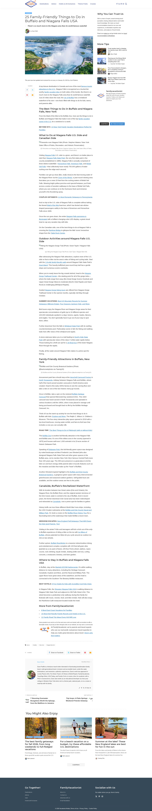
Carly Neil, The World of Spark (117, 64)
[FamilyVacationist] (31, 4)
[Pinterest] (121, 4)
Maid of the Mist (53, 205)
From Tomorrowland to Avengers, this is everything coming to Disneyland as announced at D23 (117, 69)
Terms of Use (74, 808)
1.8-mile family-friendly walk (55, 262)
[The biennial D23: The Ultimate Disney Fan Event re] (112, 106)
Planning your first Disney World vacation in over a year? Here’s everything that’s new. (117, 60)
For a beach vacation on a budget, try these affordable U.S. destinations (75, 744)
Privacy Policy (84, 808)
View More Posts (85, 661)
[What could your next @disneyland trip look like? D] (102, 106)
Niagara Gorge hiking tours (55, 290)
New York (42, 645)
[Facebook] (117, 4)
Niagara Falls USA (51, 645)
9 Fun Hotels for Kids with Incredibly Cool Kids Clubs (72, 584)
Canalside (57, 501)
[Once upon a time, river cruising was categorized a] (122, 118)
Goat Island (43, 265)
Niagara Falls (50, 155)
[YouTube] (90, 688)
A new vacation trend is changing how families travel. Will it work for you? (117, 50)
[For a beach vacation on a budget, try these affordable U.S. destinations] (76, 728)
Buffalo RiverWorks (58, 543)
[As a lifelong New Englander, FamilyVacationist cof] (122, 106)
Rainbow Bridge (55, 230)
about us (106, 33)
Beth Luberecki (30, 758)
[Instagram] (123, 4)
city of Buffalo (69, 98)
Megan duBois (113, 73)
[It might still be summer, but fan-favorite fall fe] (102, 112)
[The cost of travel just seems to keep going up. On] (112, 112)
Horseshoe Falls (64, 164)
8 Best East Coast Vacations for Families (56, 610)
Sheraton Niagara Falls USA (65, 589)
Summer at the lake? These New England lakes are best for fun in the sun (110, 744)
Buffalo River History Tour (77, 513)
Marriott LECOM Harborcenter (66, 567)
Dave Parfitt (35, 31)
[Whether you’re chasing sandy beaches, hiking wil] (102, 118)
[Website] (79, 688)
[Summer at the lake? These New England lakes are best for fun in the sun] (111, 728)
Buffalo (35, 645)
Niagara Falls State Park (56, 158)
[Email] (32, 95)
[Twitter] (119, 4)
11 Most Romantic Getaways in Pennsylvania (75, 197)
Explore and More (59, 416)
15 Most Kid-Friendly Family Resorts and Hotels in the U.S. (63, 614)
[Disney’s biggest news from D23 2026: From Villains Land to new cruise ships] (101, 80)
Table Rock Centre (58, 233)
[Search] (126, 4)
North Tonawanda (46, 380)
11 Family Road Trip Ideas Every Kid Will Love (58, 617)
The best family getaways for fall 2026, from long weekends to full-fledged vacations (39, 745)
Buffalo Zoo (46, 436)
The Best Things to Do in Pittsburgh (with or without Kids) (70, 430)
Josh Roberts (74, 80)
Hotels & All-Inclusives (38, 736)
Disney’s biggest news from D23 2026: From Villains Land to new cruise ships (117, 79)
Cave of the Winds (65, 178)
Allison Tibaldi (113, 54)
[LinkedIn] (88, 688)
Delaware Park (54, 449)
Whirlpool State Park (72, 326)
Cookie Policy (93, 808)
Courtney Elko (101, 758)
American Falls (76, 164)
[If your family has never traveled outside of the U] (112, 118)
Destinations (28, 13)
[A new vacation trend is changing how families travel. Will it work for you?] (101, 51)
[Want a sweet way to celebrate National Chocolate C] (122, 112)
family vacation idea (52, 92)
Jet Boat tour (72, 343)
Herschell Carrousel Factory (80, 377)
